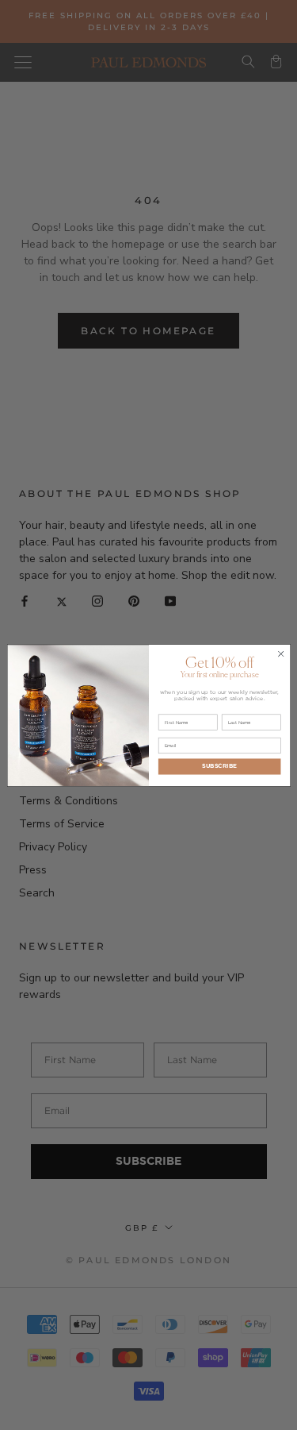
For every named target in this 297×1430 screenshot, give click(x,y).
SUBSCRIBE (219, 766)
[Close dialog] (280, 653)
